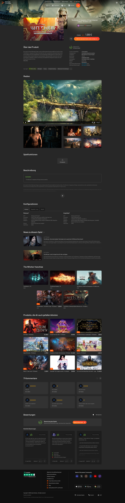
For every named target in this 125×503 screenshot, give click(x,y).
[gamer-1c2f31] (81, 386)
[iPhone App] (79, 486)
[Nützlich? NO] (44, 461)
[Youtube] (95, 476)
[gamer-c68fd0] (27, 400)
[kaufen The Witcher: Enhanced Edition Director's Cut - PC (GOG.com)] (75, 298)
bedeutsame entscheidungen (63, 68)
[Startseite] (6, 2)
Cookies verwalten (27, 495)
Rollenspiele (84, 62)
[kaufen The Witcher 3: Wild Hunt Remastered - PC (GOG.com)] (89, 278)
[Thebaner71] (54, 400)
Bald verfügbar (65, 1)
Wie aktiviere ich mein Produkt (88, 54)
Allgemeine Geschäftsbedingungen (54, 472)
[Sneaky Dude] (81, 435)
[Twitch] (100, 476)
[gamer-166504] (54, 386)
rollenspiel (40, 68)
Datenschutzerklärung (51, 474)
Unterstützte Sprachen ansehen (88, 53)
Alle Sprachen (99, 414)
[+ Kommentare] (100, 378)
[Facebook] (90, 476)
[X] (81, 476)
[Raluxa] (54, 435)
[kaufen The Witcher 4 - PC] (35, 278)
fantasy (45, 68)
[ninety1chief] (27, 435)
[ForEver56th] (81, 400)
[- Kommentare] (97, 378)
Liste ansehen (85, 51)
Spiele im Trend (48, 1)
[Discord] (77, 476)
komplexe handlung (52, 68)
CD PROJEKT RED (85, 57)
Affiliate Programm (51, 476)
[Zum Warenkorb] (117, 2)
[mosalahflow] (27, 386)
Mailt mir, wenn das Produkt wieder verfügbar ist (86, 38)
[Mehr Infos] (89, 447)
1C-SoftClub (92, 59)
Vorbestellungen (56, 1)
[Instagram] (86, 476)
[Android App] (88, 486)
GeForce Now (33, 68)
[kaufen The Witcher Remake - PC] (62, 278)
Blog (71, 1)
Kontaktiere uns (50, 478)
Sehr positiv (84, 63)
